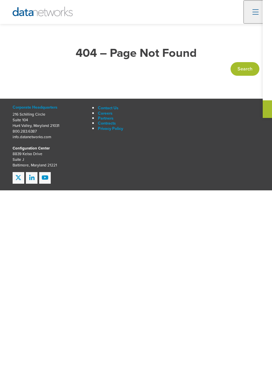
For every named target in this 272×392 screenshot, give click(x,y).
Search (245, 68)
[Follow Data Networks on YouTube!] (45, 178)
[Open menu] (255, 12)
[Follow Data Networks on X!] (18, 178)
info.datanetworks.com (32, 137)
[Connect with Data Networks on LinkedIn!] (31, 178)
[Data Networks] (43, 11)
